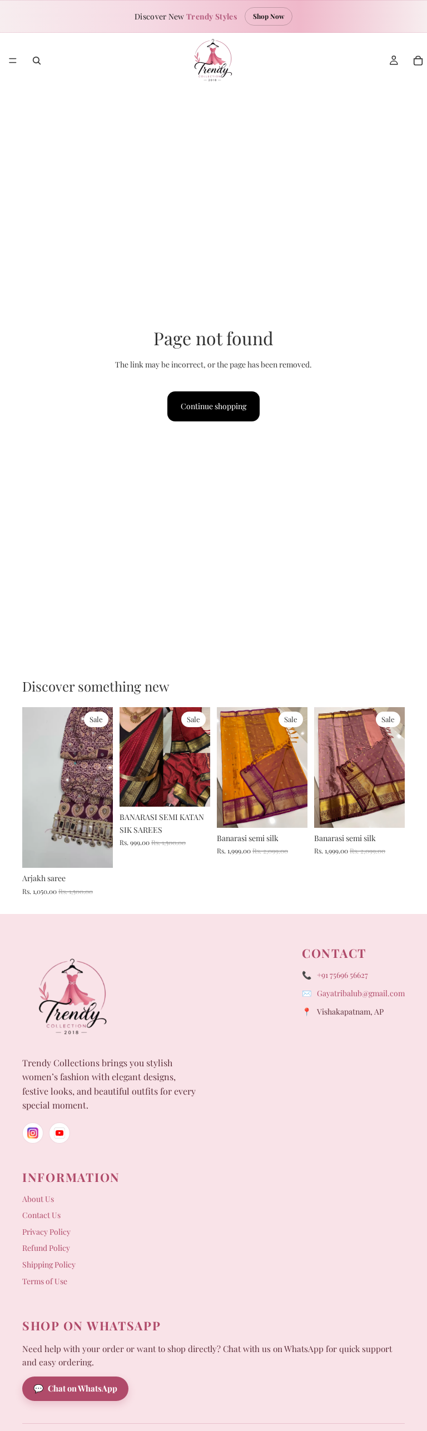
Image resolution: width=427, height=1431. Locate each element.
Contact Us (41, 1215)
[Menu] (13, 60)
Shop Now (268, 16)
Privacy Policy (46, 1231)
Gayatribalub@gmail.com (361, 993)
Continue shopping (213, 406)
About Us (38, 1199)
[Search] (36, 60)
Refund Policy (46, 1248)
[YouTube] (59, 1133)
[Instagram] (32, 1133)
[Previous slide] (34, 787)
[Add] (96, 851)
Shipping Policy (49, 1264)
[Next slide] (100, 787)
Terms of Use (44, 1281)
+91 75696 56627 (342, 975)
